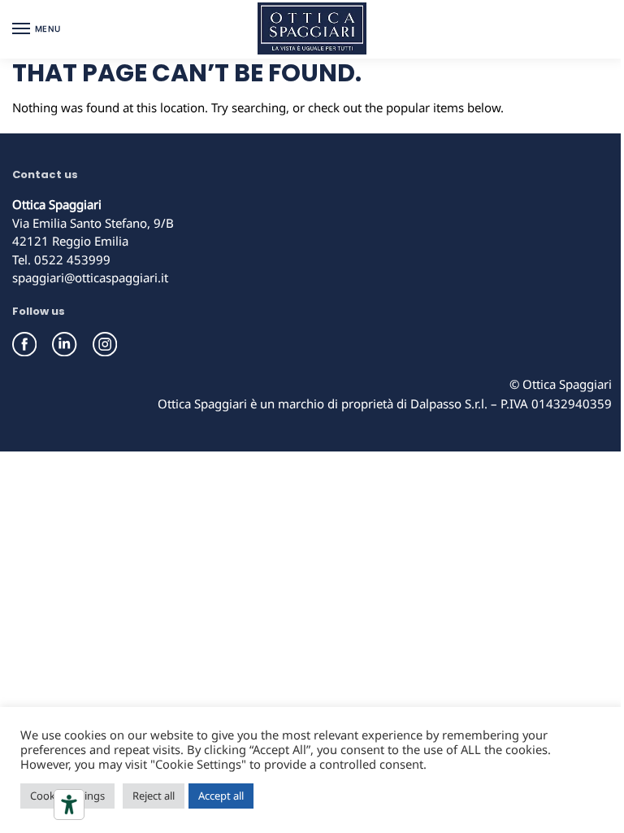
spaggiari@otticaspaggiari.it (90, 277)
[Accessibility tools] (69, 804)
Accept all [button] (221, 795)
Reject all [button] (153, 795)
